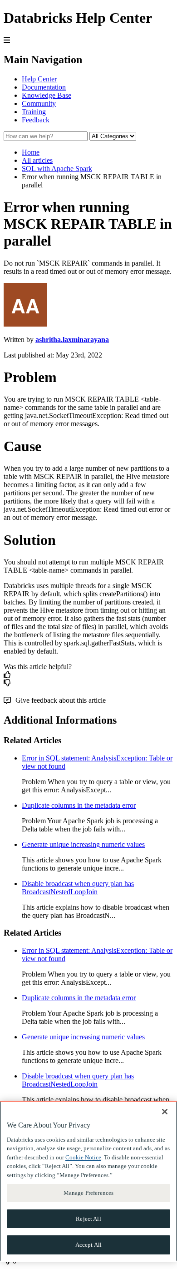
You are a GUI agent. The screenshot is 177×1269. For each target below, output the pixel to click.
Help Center (39, 79)
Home (30, 152)
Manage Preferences (88, 1192)
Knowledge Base (46, 95)
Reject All (88, 1218)
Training (34, 112)
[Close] (165, 1112)
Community (39, 103)
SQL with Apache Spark (57, 168)
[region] (88, 1181)
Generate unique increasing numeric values (83, 844)
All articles (37, 160)
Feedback (35, 120)
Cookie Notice (83, 1157)
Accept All (88, 1244)
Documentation (44, 87)
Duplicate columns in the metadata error (79, 805)
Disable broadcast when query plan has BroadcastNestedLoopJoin (78, 888)
